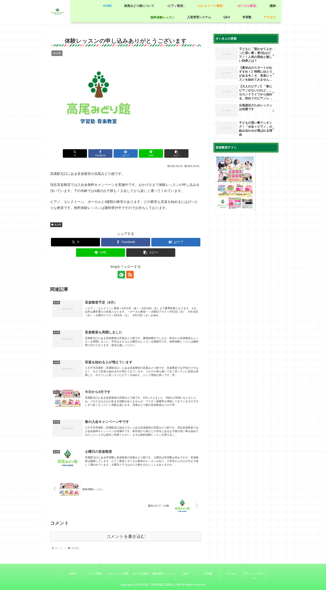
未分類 (57, 224)
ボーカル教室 (140, 573)
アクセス (231, 573)
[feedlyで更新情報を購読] (121, 274)
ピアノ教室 (95, 573)
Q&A (185, 573)
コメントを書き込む (125, 536)
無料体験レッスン (163, 573)
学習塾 (208, 573)
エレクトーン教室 (117, 573)
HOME (73, 573)
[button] (176, 153)
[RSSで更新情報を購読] (130, 274)
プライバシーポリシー (253, 576)
